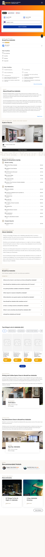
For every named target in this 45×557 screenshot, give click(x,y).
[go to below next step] (42, 35)
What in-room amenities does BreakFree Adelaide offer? (17, 309)
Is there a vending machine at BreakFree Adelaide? (16, 305)
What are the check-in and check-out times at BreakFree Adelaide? (20, 280)
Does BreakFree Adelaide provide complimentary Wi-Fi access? (19, 284)
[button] (41, 388)
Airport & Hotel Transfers (32, 330)
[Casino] (22, 439)
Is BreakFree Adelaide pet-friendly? (12, 314)
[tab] (22, 280)
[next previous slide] (4, 131)
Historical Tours (12, 330)
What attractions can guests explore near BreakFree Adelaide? (18, 297)
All (4, 330)
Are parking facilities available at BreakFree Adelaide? (16, 288)
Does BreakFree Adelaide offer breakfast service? (15, 301)
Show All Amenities (38, 84)
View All (22, 366)
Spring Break (21, 330)
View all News (38, 510)
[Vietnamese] (22, 395)
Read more (39, 116)
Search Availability (22, 26)
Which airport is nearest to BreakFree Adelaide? (15, 292)
